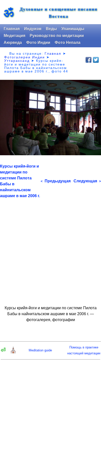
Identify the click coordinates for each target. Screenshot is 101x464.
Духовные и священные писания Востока (59, 12)
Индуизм (32, 29)
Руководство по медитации (57, 36)
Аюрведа (13, 42)
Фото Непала (67, 42)
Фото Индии (38, 42)
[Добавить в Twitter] (96, 60)
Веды (51, 29)
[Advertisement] (50, 249)
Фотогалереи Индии (24, 57)
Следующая (87, 181)
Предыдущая (56, 181)
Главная (12, 29)
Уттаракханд (17, 61)
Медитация (14, 36)
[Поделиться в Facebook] (88, 60)
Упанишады (72, 29)
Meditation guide (40, 350)
